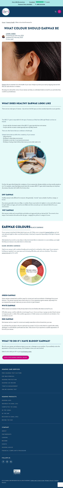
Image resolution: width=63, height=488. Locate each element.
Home (3, 22)
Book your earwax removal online (15, 357)
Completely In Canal (9, 407)
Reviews (5, 440)
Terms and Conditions (37, 480)
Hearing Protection (9, 379)
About (4, 431)
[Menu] (59, 11)
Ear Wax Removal (8, 376)
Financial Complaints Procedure (14, 450)
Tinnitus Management (10, 386)
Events (4, 444)
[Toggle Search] (56, 12)
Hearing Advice (7, 447)
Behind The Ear (7, 420)
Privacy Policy (49, 480)
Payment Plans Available (25, 4)
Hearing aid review (9, 382)
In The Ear (5, 413)
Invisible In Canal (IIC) (10, 403)
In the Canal (6, 410)
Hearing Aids (6, 400)
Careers (5, 437)
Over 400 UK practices (18, 2)
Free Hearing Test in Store (12, 373)
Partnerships (6, 434)
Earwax (4, 84)
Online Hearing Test (9, 389)
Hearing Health (10, 22)
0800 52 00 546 (41, 4)
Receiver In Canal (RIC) (10, 416)
